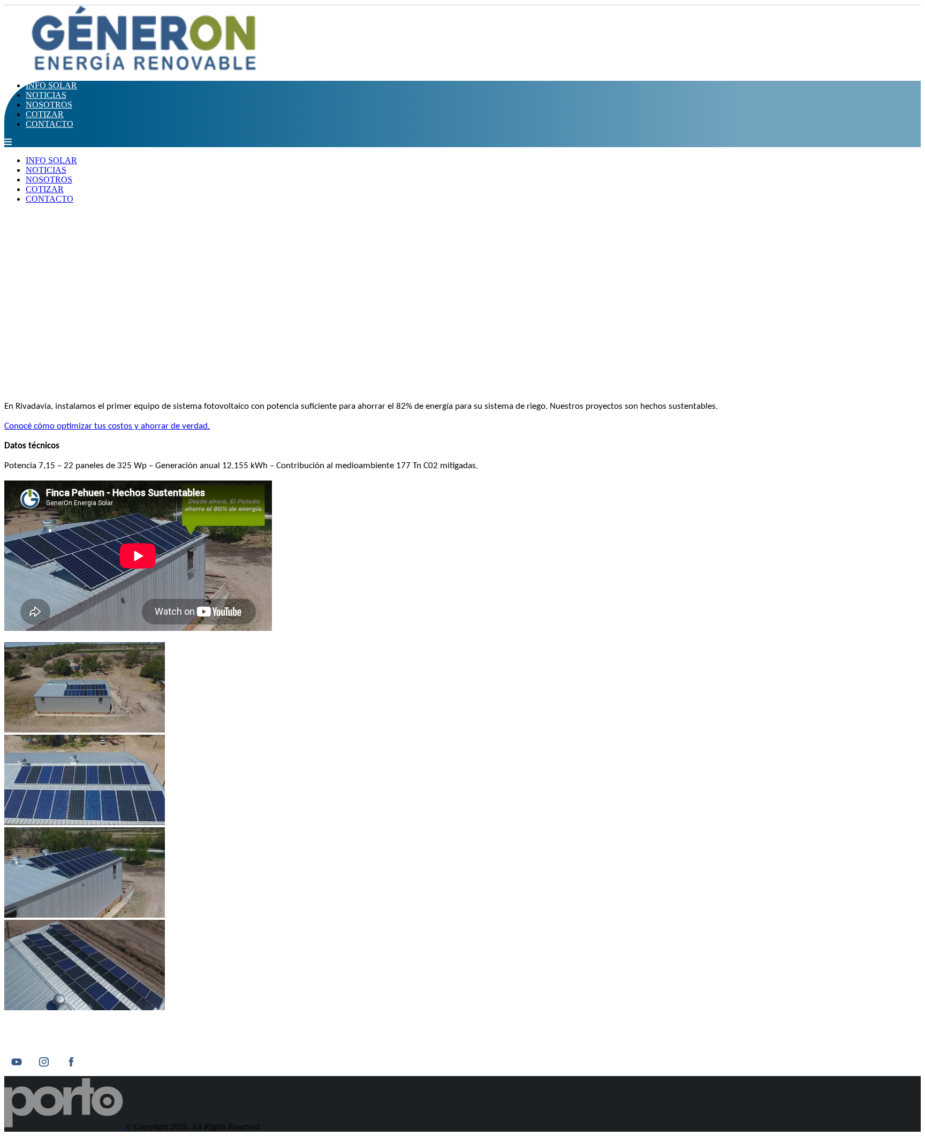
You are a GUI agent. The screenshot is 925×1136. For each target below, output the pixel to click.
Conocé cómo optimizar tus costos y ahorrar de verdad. (107, 426)
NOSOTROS (49, 104)
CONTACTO (49, 123)
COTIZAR (45, 114)
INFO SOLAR (51, 85)
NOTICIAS (46, 95)
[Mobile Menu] (8, 142)
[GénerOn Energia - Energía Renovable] (146, 67)
